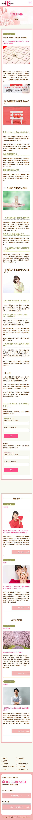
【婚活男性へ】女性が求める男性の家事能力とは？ (16, 709)
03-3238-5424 (16, 781)
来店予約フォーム (16, 796)
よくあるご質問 (21, 766)
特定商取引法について (23, 763)
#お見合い (11, 37)
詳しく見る (21, 552)
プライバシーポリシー (23, 769)
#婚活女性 (17, 37)
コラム (19, 761)
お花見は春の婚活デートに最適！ (13, 652)
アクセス (5, 769)
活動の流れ (5, 763)
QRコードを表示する (16, 807)
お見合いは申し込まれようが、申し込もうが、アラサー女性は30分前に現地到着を (15, 532)
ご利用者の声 (21, 758)
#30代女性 (5, 37)
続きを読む (13, 602)
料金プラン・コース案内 (8, 766)
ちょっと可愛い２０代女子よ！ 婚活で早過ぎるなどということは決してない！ (16, 587)
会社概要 (5, 761)
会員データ (5, 758)
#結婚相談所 (24, 37)
